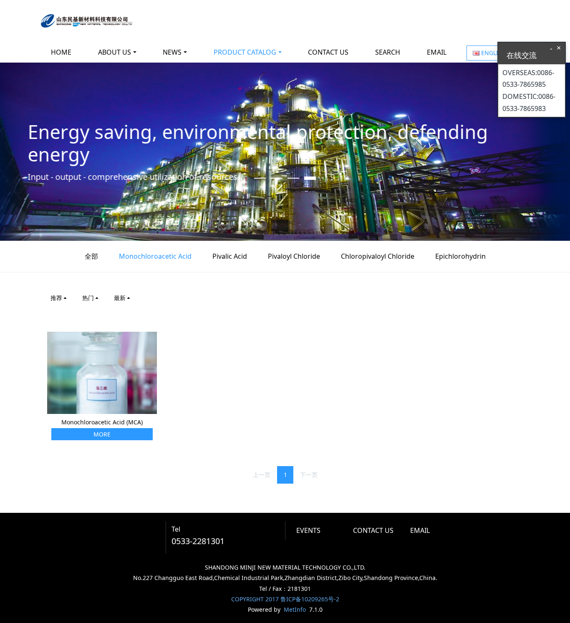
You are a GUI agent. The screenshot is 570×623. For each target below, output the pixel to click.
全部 (91, 256)
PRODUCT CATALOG (245, 52)
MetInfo (295, 609)
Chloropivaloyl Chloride (377, 256)
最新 (120, 298)
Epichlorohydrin (460, 256)
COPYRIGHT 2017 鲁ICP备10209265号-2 (285, 599)
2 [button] (276, 178)
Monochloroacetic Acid (155, 256)
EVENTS (308, 530)
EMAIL (436, 52)
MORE (102, 434)
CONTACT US (328, 52)
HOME (61, 52)
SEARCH (387, 52)
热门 (88, 298)
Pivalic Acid (229, 256)
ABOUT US (114, 52)
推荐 (56, 298)
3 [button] (293, 178)
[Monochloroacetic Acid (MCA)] (102, 372)
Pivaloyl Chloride (294, 256)
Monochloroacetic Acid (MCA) (102, 422)
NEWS (172, 52)
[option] (285, 152)
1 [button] (260, 178)
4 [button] (310, 178)
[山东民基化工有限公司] (87, 21)
